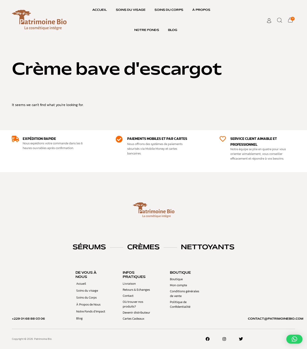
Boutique (176, 279)
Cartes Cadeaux (133, 318)
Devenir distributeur (136, 312)
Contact (128, 295)
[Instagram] (224, 339)
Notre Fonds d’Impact (90, 311)
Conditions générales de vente (184, 293)
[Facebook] (208, 339)
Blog (172, 30)
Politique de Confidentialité (180, 304)
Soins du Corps (169, 10)
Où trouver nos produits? (133, 304)
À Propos (201, 10)
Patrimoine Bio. (43, 339)
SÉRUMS (89, 247)
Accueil (99, 10)
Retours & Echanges (136, 289)
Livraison (129, 283)
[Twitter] (241, 339)
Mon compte (178, 285)
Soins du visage (131, 10)
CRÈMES (143, 247)
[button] (294, 339)
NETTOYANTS (207, 247)
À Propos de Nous (88, 304)
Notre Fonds (146, 30)
